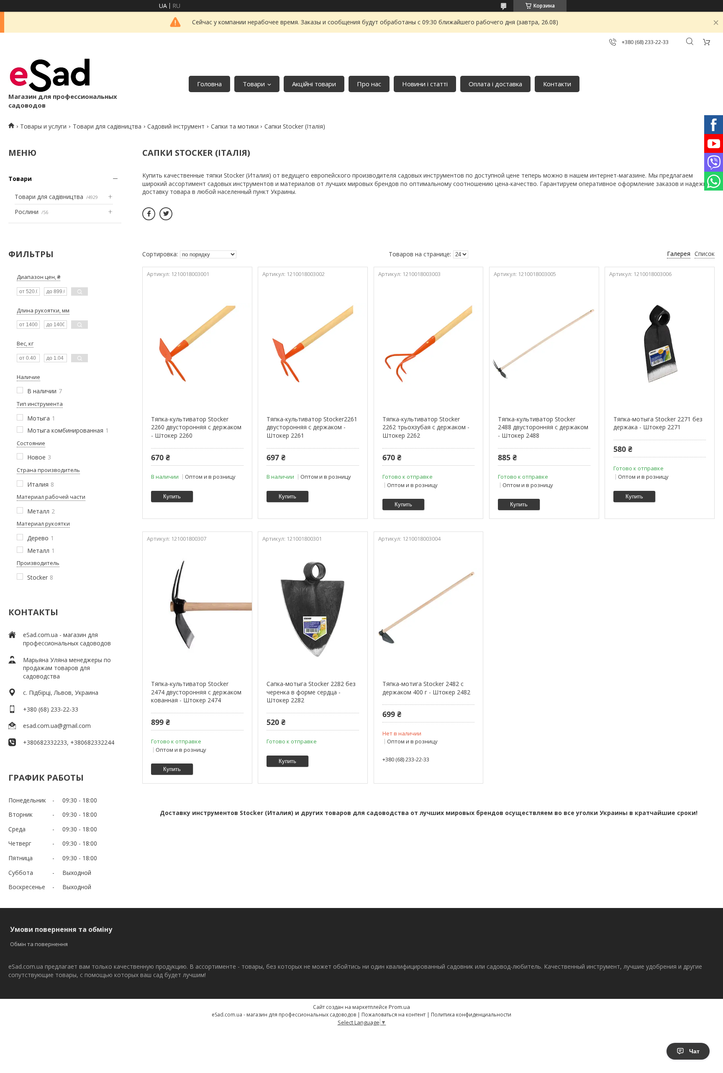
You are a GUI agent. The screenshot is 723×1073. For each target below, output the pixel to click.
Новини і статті (425, 84)
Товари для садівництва (107, 126)
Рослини (26, 212)
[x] (165, 213)
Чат (694, 1051)
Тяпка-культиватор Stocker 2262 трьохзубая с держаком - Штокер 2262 (425, 427)
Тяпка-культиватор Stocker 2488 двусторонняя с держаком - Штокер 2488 (543, 427)
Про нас (369, 84)
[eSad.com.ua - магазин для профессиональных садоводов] (50, 75)
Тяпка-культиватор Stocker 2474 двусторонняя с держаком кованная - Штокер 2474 (196, 692)
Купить (172, 496)
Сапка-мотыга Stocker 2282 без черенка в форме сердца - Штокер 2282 (311, 692)
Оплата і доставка (495, 84)
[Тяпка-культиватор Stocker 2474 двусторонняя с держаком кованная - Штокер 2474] (197, 608)
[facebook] (148, 213)
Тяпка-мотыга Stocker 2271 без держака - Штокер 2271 (657, 423)
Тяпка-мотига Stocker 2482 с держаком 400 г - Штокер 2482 (426, 688)
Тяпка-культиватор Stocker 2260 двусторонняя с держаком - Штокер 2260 (196, 427)
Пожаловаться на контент (394, 1014)
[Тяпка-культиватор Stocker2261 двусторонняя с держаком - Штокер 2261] (312, 344)
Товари (254, 84)
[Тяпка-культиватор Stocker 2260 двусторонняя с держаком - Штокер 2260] (197, 344)
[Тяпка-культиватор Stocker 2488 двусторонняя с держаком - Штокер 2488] (544, 344)
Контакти (557, 84)
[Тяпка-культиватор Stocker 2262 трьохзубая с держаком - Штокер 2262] (428, 344)
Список (705, 254)
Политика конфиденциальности (471, 1014)
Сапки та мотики (235, 126)
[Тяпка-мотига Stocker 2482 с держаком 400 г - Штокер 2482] (428, 608)
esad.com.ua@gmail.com (57, 726)
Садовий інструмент (176, 126)
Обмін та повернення (39, 944)
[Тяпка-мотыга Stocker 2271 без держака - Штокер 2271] (659, 344)
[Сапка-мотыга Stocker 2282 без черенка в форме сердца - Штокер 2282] (312, 608)
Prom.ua (399, 1007)
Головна (209, 84)
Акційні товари (314, 84)
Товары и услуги (43, 126)
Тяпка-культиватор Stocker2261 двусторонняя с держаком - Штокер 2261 (312, 427)
